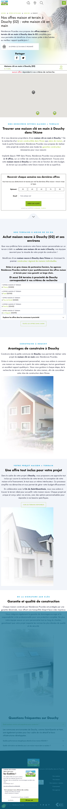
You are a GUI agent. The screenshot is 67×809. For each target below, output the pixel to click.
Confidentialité (37, 208)
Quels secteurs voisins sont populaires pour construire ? (21, 724)
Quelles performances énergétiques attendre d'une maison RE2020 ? (25, 741)
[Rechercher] (41, 2)
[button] (37, 113)
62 (41, 189)
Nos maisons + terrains (56, 783)
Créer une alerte (33, 204)
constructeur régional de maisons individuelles (36, 261)
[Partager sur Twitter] (23, 58)
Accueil (3, 13)
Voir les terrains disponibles (33, 505)
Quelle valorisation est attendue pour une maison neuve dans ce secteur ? (27, 745)
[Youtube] (46, 805)
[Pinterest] (49, 805)
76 (50, 189)
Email (15, 196)
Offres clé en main (15, 13)
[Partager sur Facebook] (16, 58)
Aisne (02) (27, 13)
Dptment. (13, 189)
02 (23, 189)
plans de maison (55, 141)
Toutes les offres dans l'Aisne (33, 324)
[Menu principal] (64, 3)
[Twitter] (43, 805)
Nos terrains (56, 780)
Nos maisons (56, 776)
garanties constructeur (51, 146)
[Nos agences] (35, 2)
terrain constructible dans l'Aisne (31, 141)
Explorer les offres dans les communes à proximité (21, 317)
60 (32, 189)
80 (60, 189)
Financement (56, 786)
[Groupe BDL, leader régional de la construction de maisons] (59, 805)
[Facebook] (40, 805)
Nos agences (56, 790)
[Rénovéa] (41, 782)
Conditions (43, 208)
